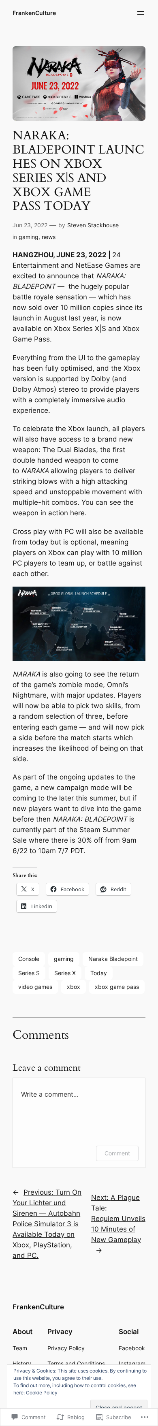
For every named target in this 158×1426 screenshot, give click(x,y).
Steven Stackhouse (93, 225)
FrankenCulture (34, 12)
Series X (65, 972)
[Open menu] (140, 13)
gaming (28, 236)
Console (28, 958)
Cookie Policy (42, 1393)
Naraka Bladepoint (113, 958)
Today (98, 972)
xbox (73, 986)
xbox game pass (117, 986)
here (77, 513)
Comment (117, 1153)
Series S (29, 972)
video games (35, 986)
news (49, 236)
